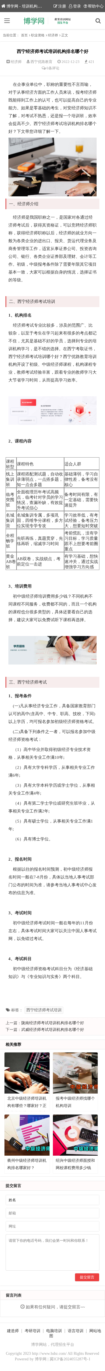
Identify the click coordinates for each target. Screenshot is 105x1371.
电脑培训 (54, 1331)
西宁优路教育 (41, 62)
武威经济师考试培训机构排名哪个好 (52, 1030)
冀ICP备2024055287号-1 (70, 1359)
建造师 (13, 1331)
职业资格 (38, 35)
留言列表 (14, 1295)
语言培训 (75, 1331)
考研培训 (32, 1331)
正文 (64, 35)
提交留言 (87, 1277)
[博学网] (52, 20)
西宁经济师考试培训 (44, 1010)
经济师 (53, 35)
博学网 (40, 1359)
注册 (62, 6)
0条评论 (52, 68)
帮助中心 (96, 6)
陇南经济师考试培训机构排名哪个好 (52, 1023)
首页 (24, 35)
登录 (77, 6)
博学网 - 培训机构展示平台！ (31, 6)
